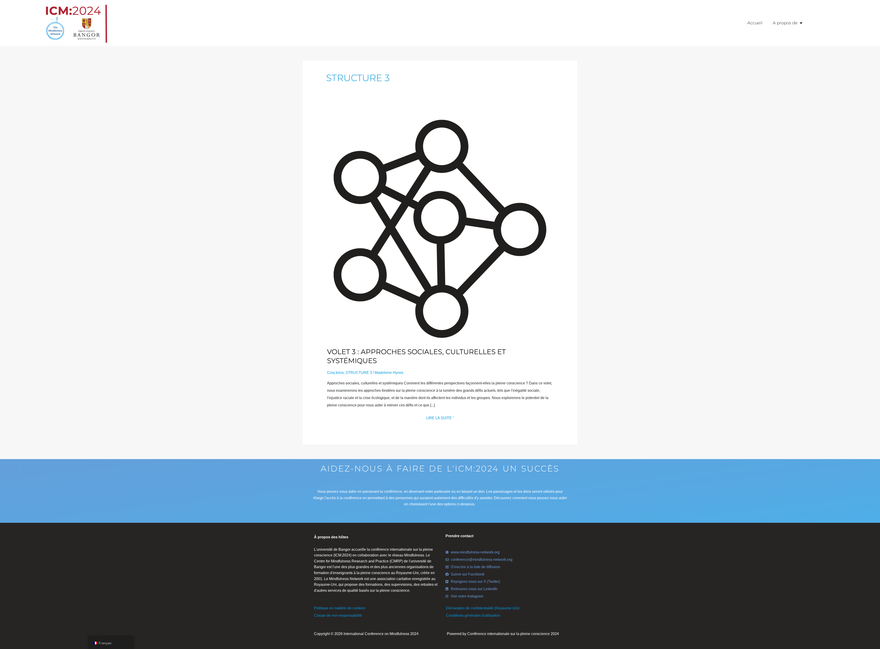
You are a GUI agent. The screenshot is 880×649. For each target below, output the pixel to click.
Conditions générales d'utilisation (473, 615)
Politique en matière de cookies (339, 608)
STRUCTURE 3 (359, 373)
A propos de (785, 22)
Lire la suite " (440, 417)
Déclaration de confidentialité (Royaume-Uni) (482, 608)
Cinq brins (335, 373)
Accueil (754, 22)
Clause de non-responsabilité (338, 615)
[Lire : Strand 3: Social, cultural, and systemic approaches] (440, 228)
